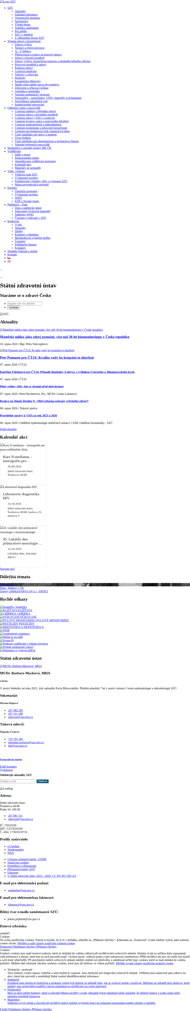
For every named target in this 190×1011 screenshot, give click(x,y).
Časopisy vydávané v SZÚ (30, 217)
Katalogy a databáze (27, 234)
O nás (18, 224)
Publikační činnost (25, 244)
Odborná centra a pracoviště (23, 107)
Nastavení (6, 946)
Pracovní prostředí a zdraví (30, 64)
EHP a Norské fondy (27, 201)
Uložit (4, 1009)
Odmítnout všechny (24, 946)
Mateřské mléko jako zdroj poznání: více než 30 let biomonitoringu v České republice (64, 337)
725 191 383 (15, 739)
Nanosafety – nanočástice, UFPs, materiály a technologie (48, 97)
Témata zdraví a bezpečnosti (24, 41)
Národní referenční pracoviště (32, 144)
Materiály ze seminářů (28, 167)
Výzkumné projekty (26, 177)
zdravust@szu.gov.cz (20, 717)
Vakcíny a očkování (26, 74)
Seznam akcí (7, 568)
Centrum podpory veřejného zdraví (35, 111)
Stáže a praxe (22, 154)
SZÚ (10, 7)
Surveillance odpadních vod (31, 101)
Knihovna (13, 221)
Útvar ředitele (23, 137)
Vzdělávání (14, 151)
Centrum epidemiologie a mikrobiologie (38, 124)
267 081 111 (15, 815)
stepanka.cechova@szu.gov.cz (26, 742)
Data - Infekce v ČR (12, 587)
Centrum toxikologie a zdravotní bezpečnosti (41, 127)
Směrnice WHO (24, 214)
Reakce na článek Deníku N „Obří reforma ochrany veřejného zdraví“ (44, 401)
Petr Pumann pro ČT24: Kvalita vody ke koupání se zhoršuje (47, 357)
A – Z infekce (23, 51)
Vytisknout (6, 770)
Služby (19, 231)
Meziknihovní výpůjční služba (32, 237)
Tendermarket (15, 849)
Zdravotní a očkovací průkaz (31, 87)
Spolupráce (21, 21)
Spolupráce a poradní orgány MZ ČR (29, 147)
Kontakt (12, 254)
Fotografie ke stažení (11, 759)
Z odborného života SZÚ (29, 37)
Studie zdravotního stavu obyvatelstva (37, 84)
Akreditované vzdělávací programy (35, 161)
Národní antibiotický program (32, 94)
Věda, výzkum (16, 171)
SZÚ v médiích (24, 34)
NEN (10, 853)
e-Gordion (13, 846)
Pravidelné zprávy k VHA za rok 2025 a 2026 (28, 415)
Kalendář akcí (23, 164)
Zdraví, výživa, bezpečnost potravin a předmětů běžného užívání (52, 61)
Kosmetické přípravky (28, 81)
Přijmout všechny (46, 946)
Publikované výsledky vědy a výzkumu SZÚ (41, 181)
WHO (18, 197)
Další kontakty (8, 766)
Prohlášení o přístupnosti (21, 865)
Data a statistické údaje (28, 207)
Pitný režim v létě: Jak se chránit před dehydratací (31, 386)
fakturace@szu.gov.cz (21, 904)
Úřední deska (22, 24)
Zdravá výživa (23, 44)
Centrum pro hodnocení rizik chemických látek (42, 131)
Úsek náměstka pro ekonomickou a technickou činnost (47, 141)
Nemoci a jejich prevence (30, 47)
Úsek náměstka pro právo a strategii (36, 134)
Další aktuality (8, 429)
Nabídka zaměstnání (27, 27)
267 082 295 (15, 710)
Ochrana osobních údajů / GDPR (26, 859)
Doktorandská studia (27, 157)
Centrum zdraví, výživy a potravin (35, 117)
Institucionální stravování (29, 104)
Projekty (12, 187)
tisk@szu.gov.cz (17, 745)
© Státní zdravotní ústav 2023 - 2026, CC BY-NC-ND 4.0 (41, 875)
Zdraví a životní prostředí (29, 57)
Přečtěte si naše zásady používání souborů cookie (46, 943)
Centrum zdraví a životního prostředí (36, 114)
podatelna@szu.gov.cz (21, 890)
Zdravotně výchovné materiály (33, 211)
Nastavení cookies (18, 862)
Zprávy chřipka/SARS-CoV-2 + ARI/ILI (24, 591)
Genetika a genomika (27, 91)
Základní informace (26, 14)
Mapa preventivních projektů (32, 184)
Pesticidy (20, 77)
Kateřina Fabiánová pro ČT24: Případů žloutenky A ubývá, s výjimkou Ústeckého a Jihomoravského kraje (67, 372)
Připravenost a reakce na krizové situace (38, 54)
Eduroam (12, 872)
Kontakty (20, 247)
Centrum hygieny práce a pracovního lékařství (42, 121)
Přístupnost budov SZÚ (21, 869)
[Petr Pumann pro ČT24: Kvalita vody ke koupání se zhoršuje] (37, 350)
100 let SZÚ (7, 584)
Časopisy (20, 241)
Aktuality (20, 11)
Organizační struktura (27, 17)
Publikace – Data (17, 204)
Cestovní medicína (26, 71)
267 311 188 (15, 713)
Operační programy (26, 191)
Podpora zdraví (24, 67)
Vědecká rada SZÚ (26, 174)
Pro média (21, 31)
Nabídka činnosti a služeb (22, 251)
